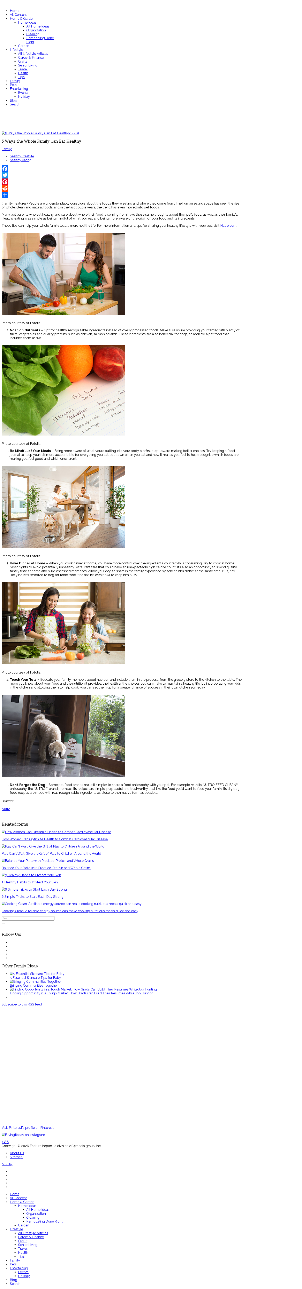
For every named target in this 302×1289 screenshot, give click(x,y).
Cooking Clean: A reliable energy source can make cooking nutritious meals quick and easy (70, 911)
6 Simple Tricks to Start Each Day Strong (32, 897)
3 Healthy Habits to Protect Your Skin (30, 882)
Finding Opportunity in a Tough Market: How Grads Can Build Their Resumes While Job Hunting (81, 993)
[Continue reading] (37, 974)
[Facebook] (122, 168)
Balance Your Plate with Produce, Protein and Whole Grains (46, 868)
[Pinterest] (122, 181)
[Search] (3, 923)
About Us (17, 1153)
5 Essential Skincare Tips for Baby (35, 978)
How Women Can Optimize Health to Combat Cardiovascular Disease (55, 839)
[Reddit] (122, 188)
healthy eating (20, 160)
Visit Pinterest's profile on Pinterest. (28, 1128)
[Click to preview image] (40, 133)
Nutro (6, 809)
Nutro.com (228, 226)
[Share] (122, 195)
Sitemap (16, 1157)
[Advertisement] (122, 119)
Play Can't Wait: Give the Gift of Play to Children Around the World (51, 854)
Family (7, 149)
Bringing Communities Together (34, 985)
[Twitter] (122, 175)
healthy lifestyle (22, 156)
